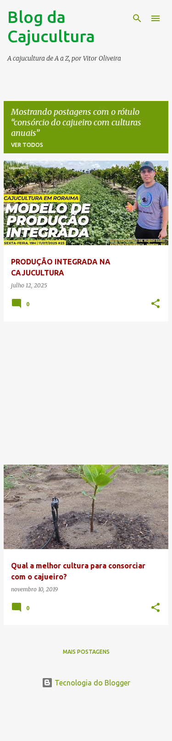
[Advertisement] (86, 393)
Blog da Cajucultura (51, 26)
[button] (155, 304)
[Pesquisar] (137, 18)
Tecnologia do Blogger (91, 683)
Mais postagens (86, 652)
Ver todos (27, 145)
